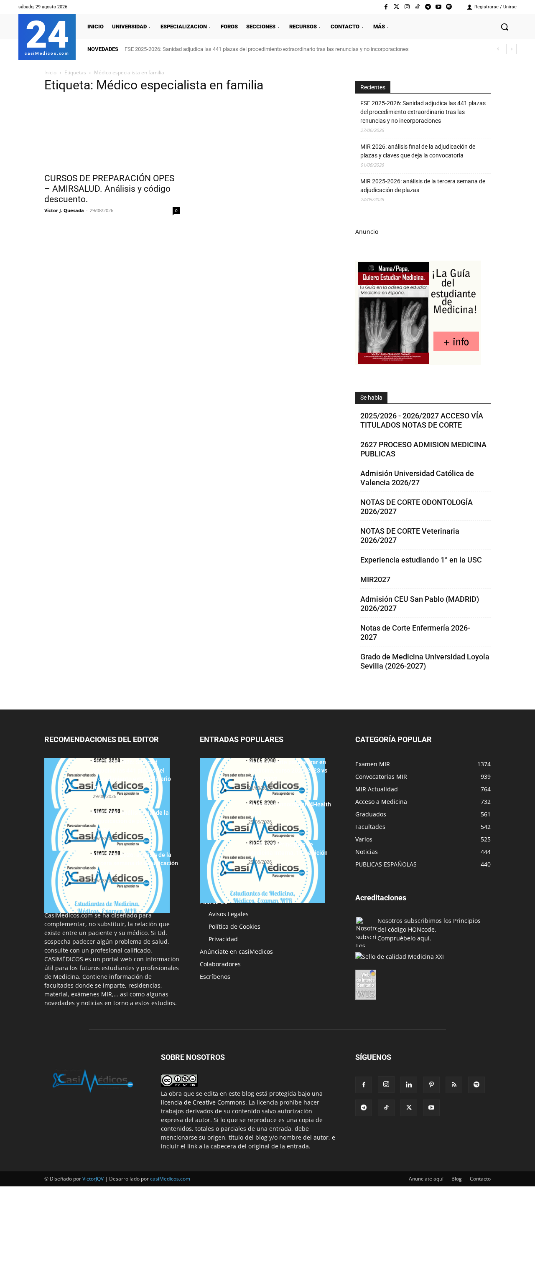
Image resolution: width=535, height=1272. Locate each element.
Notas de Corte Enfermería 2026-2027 (415, 632)
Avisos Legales (229, 914)
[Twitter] (396, 7)
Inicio (50, 72)
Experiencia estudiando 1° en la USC (421, 559)
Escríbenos (215, 977)
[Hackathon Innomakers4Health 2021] (262, 831)
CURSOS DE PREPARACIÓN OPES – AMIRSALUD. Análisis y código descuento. (109, 188)
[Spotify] (449, 7)
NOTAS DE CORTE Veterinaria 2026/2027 (409, 536)
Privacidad (223, 939)
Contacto (480, 1178)
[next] (511, 49)
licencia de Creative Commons (203, 1102)
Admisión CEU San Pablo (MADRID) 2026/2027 (419, 604)
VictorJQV (93, 1178)
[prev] (498, 49)
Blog (456, 1178)
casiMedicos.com (170, 1178)
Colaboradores (220, 964)
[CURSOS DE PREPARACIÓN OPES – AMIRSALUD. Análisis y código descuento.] (112, 134)
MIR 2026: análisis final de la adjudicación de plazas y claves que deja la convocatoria (417, 151)
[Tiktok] (417, 7)
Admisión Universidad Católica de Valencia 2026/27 (417, 478)
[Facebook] (386, 7)
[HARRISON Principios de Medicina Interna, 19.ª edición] (262, 871)
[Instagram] (407, 7)
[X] (408, 1108)
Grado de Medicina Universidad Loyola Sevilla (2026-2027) (424, 661)
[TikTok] (386, 1108)
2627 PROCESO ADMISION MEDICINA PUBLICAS (423, 449)
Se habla (371, 397)
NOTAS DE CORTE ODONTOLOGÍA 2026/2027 (416, 507)
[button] (504, 27)
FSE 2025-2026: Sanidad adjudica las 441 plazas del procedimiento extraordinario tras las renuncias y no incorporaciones (267, 49)
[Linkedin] (408, 1085)
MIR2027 (375, 579)
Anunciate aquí (426, 1178)
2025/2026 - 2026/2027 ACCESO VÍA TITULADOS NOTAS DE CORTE (421, 420)
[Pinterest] (431, 1085)
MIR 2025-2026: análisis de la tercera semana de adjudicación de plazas (422, 185)
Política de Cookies (234, 926)
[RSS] (454, 1085)
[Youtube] (438, 7)
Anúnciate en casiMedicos (236, 951)
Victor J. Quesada (64, 210)
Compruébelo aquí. (404, 938)
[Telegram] (428, 7)
